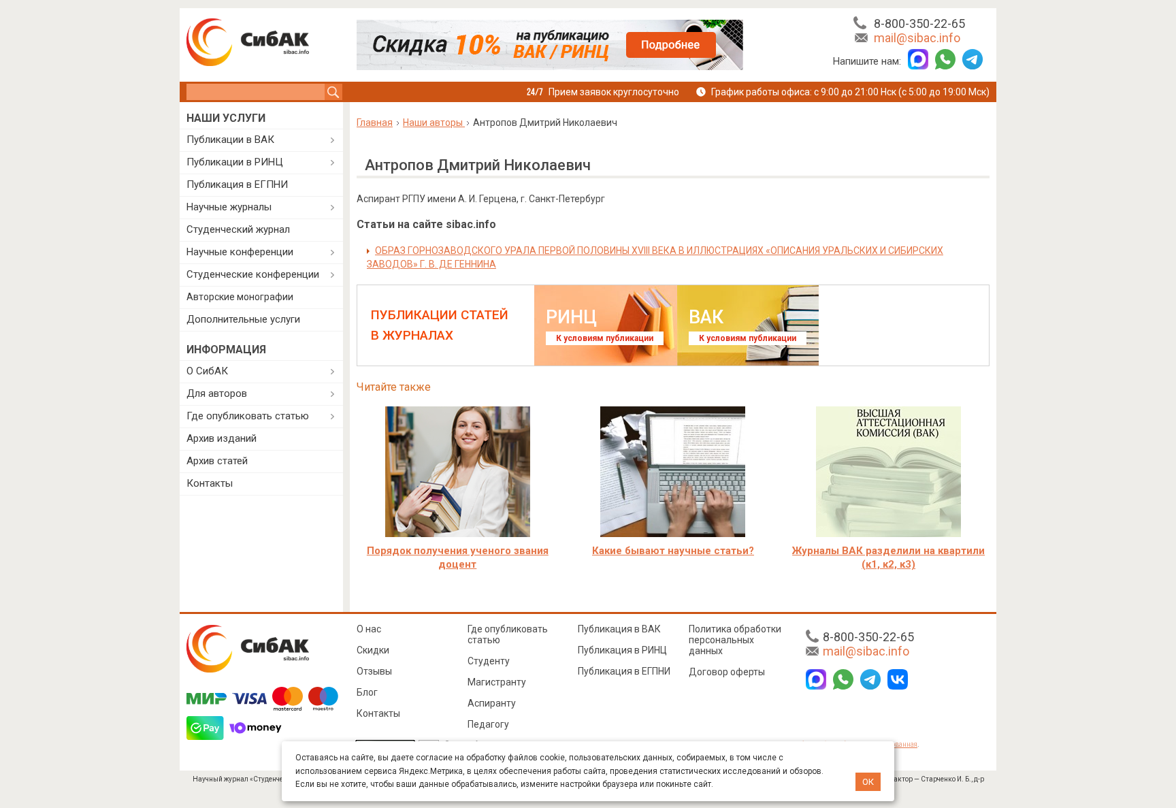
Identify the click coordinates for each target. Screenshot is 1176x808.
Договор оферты (727, 671)
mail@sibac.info (917, 38)
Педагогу (488, 724)
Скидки (373, 650)
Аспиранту (492, 703)
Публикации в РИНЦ (234, 162)
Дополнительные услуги (243, 319)
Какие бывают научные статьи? (673, 551)
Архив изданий (221, 438)
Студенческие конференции (252, 274)
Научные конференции (239, 252)
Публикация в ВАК (619, 629)
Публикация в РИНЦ (622, 650)
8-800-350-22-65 (919, 23)
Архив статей (217, 461)
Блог (367, 692)
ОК (868, 782)
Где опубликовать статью (247, 416)
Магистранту (497, 682)
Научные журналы (229, 207)
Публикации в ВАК (230, 139)
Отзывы (374, 671)
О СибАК (207, 371)
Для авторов (216, 393)
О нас (369, 629)
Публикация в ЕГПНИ (237, 184)
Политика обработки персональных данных (735, 640)
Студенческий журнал (238, 229)
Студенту (489, 661)
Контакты (209, 483)
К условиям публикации (604, 338)
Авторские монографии (239, 296)
